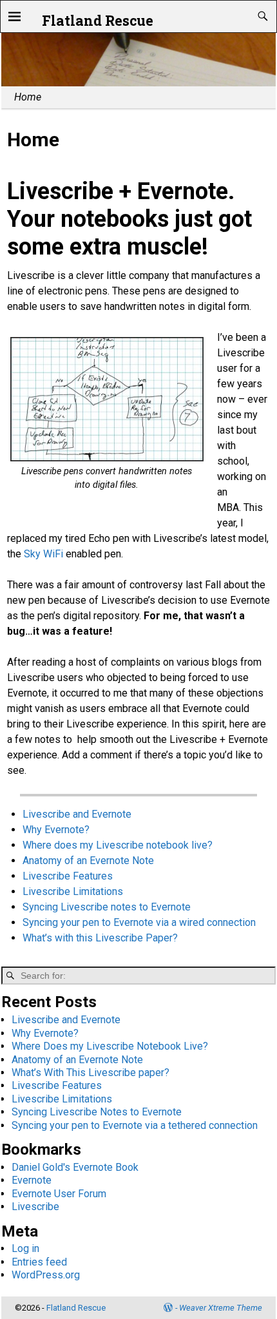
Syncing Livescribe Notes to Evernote (97, 1112)
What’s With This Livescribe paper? (90, 1072)
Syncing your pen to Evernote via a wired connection (139, 922)
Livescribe (35, 1206)
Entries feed (39, 1262)
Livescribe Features (68, 876)
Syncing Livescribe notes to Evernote (107, 907)
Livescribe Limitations (73, 891)
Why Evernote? (56, 829)
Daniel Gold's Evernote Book (75, 1167)
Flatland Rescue (97, 21)
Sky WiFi (43, 554)
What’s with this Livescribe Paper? (100, 938)
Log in (25, 1248)
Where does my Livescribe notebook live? (118, 845)
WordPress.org (46, 1275)
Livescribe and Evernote (77, 814)
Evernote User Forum (59, 1194)
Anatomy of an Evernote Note (88, 860)
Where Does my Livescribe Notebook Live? (110, 1046)
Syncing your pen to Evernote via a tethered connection (135, 1125)
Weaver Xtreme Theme (220, 1308)
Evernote (32, 1180)
